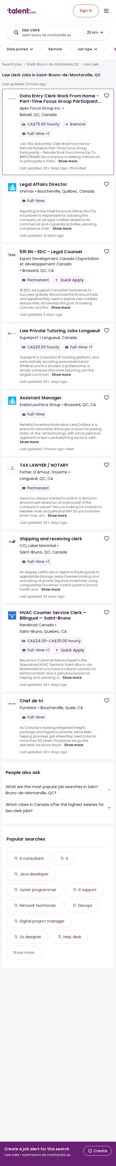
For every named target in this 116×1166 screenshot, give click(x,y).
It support (88, 889)
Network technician (38, 905)
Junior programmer (38, 889)
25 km (92, 32)
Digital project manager (42, 921)
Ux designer (30, 937)
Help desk (72, 937)
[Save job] (106, 95)
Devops (85, 905)
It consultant (32, 858)
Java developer (34, 874)
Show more (67, 161)
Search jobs (12, 64)
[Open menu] (106, 11)
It (67, 858)
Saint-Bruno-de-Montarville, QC (53, 64)
